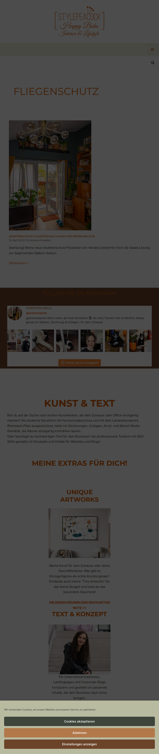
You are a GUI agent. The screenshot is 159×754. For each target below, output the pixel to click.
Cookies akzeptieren (79, 721)
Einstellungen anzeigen (79, 744)
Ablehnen (79, 733)
